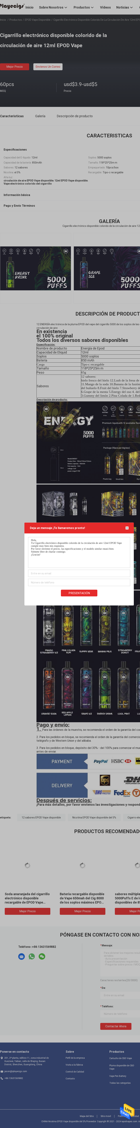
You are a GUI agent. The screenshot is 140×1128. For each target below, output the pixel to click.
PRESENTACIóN (79, 593)
